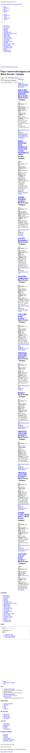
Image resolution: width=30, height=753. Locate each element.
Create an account (9, 634)
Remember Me (6, 630)
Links (4, 9)
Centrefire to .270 (7, 32)
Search (2, 79)
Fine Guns (5, 28)
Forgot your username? (10, 635)
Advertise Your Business (9, 694)
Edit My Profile (7, 716)
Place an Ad (6, 10)
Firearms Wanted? (7, 691)
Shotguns (5, 29)
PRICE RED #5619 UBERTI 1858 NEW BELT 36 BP (23, 93)
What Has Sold (6, 50)
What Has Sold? (7, 696)
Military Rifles (6, 36)
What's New (6, 8)
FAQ (4, 706)
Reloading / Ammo (7, 46)
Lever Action (6, 39)
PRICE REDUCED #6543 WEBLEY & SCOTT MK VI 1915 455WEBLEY (23, 146)
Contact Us (6, 708)
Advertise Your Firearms (9, 689)
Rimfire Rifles (6, 34)
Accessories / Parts (7, 47)
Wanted (5, 48)
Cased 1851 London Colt (22, 277)
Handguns (5, 30)
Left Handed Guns (7, 41)
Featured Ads (6, 725)
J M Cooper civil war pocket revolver (22, 557)
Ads (1, 66)
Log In (5, 11)
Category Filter (4, 77)
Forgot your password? (10, 637)
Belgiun (21, 393)
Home (4, 6)
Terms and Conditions (21, 749)
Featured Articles (7, 51)
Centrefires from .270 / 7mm (10, 33)
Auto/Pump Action (7, 38)
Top (2, 686)
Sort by (2, 80)
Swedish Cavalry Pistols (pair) (23, 514)
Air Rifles (5, 42)
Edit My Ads (6, 714)
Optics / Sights (6, 45)
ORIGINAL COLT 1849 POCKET (22, 355)
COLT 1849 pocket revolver (22, 316)
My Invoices (6, 718)
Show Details (21, 189)
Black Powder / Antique (9, 43)
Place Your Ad (6, 27)
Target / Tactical (7, 37)
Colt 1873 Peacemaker (22, 239)
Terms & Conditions (8, 703)
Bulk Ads (5, 726)
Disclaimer (5, 704)
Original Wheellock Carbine (22, 199)
